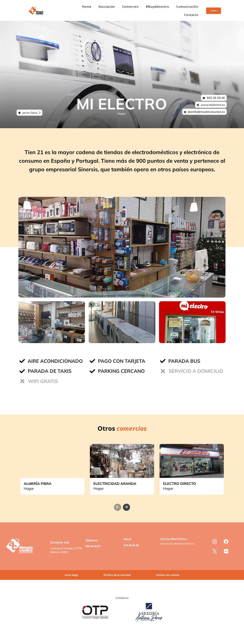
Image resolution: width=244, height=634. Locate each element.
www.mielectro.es (213, 105)
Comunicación (187, 7)
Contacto (191, 15)
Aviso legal (71, 575)
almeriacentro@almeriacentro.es (177, 543)
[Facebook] (226, 541)
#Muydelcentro (157, 7)
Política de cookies (167, 575)
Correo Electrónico (173, 539)
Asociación (106, 7)
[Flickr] (226, 551)
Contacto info (59, 542)
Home (86, 7)
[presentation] (117, 507)
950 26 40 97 (93, 546)
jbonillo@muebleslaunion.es (206, 112)
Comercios (130, 7)
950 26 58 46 (216, 98)
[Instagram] (215, 541)
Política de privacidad (117, 575)
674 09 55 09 (131, 545)
